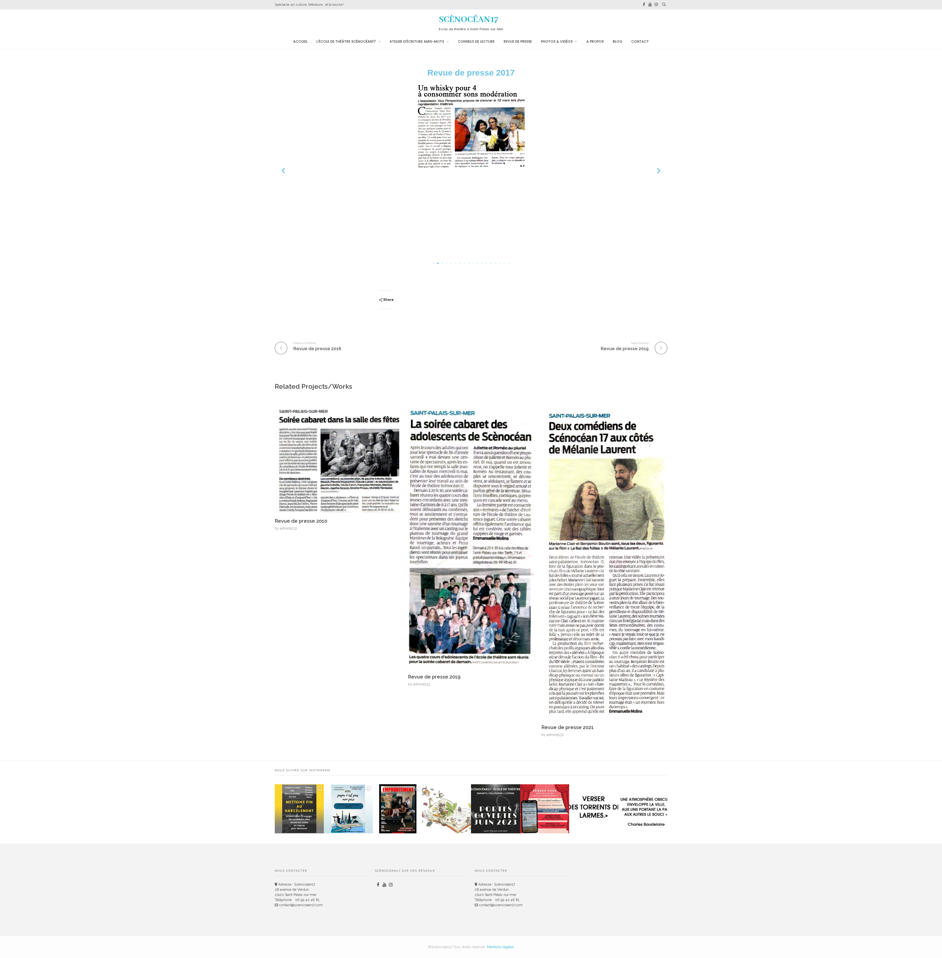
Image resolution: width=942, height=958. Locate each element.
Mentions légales (500, 947)
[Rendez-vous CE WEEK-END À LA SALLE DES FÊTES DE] (544, 808)
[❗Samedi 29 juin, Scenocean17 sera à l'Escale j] (299, 808)
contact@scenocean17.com (300, 905)
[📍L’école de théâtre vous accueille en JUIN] (495, 808)
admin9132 (288, 528)
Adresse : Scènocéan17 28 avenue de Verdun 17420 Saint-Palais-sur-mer (295, 889)
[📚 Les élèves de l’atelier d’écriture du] (446, 808)
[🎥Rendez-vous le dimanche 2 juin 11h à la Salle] (397, 808)
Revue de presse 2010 (301, 521)
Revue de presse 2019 (434, 677)
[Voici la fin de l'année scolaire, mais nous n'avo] (348, 808)
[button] (283, 170)
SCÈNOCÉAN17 (468, 19)
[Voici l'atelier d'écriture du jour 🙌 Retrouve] (593, 808)
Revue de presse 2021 (567, 727)
